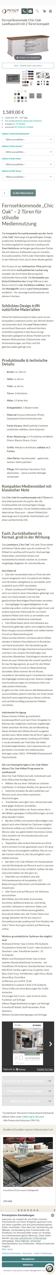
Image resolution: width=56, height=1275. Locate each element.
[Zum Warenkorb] (44, 11)
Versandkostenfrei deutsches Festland (23, 120)
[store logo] (10, 11)
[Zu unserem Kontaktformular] (30, 11)
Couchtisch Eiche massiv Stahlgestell (20, 1190)
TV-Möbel (20, 123)
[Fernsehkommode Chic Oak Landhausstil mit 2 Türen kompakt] (28, 79)
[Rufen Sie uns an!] (24, 11)
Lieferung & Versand (33, 1116)
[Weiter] (54, 1210)
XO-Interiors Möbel (23, 127)
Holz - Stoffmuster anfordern (28, 65)
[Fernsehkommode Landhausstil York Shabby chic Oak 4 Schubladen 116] (13, 78)
